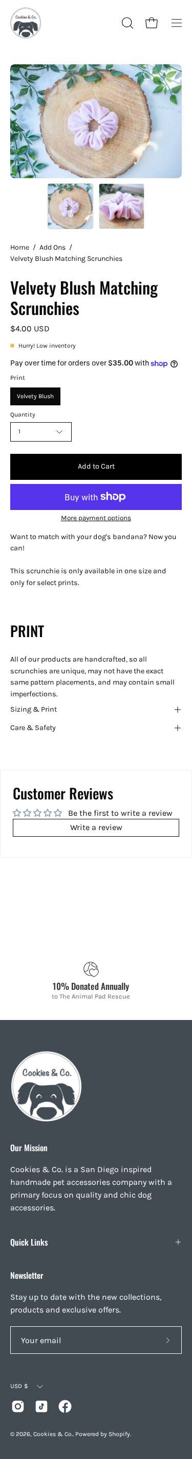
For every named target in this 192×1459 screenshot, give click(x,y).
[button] (126, 23)
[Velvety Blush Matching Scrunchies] (70, 206)
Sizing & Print (33, 709)
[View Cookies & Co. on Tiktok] (41, 1406)
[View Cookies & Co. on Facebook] (65, 1406)
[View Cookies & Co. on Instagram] (18, 1406)
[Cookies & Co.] (25, 23)
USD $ (19, 1386)
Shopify (119, 1434)
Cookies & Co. (53, 1434)
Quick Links (29, 1242)
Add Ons (52, 247)
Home (19, 247)
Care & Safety (33, 727)
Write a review (96, 827)
